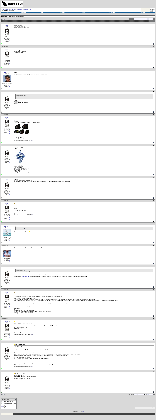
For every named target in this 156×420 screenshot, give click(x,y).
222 (9, 260)
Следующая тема (81, 396)
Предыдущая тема (75, 396)
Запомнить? (153, 9)
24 (9, 240)
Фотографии (63, 12)
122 (9, 84)
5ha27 (6, 248)
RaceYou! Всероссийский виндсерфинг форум (11, 9)
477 (9, 63)
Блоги (42, 12)
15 (9, 261)
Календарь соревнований (111, 12)
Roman (6, 25)
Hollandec (6, 72)
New (7, 12)
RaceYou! (21, 9)
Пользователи (143, 12)
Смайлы (2, 405)
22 (9, 86)
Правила (83, 12)
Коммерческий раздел (27, 9)
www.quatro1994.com (25, 276)
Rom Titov (6, 226)
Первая (136, 19)
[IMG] (2, 406)
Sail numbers (23, 12)
